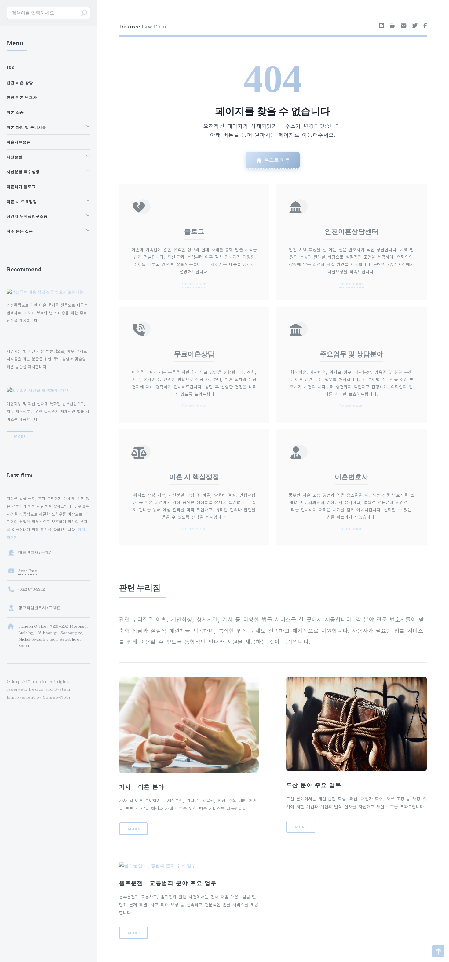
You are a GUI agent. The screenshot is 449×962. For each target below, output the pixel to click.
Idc (11, 67)
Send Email (28, 570)
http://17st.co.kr (29, 681)
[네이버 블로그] (381, 26)
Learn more (194, 283)
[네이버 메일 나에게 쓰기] (403, 26)
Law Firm (142, 26)
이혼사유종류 (19, 142)
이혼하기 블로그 (21, 186)
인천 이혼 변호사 (22, 97)
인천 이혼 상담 (20, 82)
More (133, 828)
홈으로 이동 (277, 160)
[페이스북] (425, 26)
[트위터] (415, 26)
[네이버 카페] (392, 26)
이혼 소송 (15, 112)
